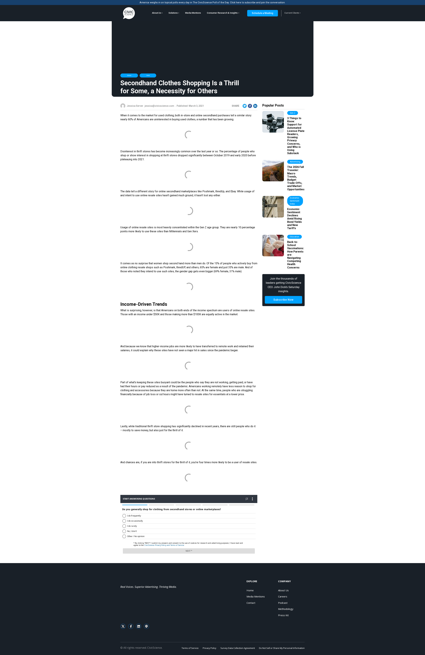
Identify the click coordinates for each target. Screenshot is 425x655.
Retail (147, 75)
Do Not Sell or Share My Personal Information (282, 648)
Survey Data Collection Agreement (237, 648)
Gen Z (292, 113)
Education (294, 237)
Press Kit (283, 615)
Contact (251, 602)
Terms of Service (190, 648)
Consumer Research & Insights (222, 13)
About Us (156, 13)
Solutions (173, 13)
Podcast (283, 602)
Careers (282, 596)
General (129, 75)
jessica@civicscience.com (159, 106)
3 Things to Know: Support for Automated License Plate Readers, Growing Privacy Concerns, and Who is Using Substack (295, 136)
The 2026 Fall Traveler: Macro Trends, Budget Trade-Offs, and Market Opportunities (295, 178)
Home (250, 590)
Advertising (295, 162)
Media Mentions (193, 13)
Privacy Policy (209, 648)
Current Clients (291, 13)
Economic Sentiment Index (294, 201)
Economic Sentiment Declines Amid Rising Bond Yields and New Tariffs (294, 219)
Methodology (285, 609)
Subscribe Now (283, 299)
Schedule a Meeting (262, 13)
